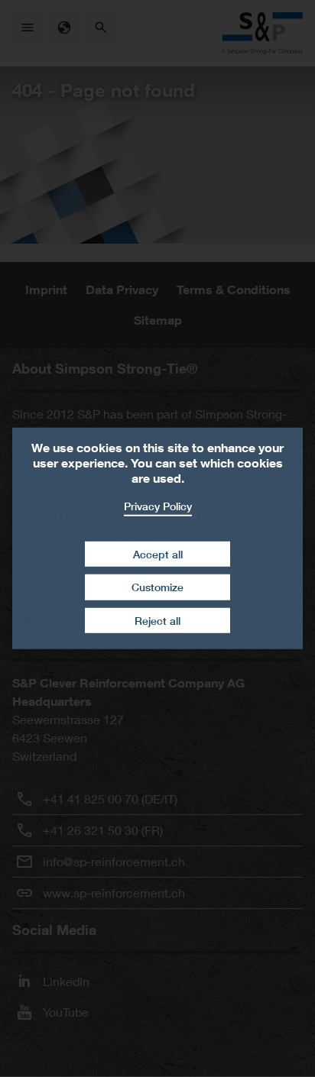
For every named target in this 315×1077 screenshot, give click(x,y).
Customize (157, 587)
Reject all (157, 620)
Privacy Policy (158, 506)
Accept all (158, 553)
